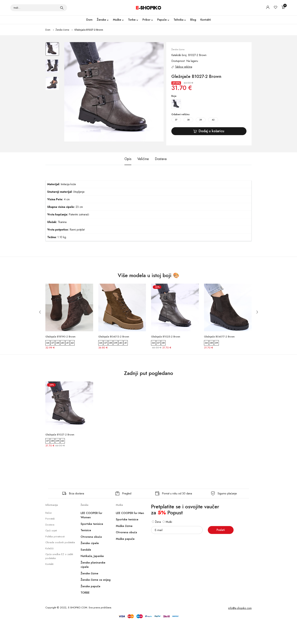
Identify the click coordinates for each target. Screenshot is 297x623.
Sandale (86, 550)
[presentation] (40, 312)
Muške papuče (125, 539)
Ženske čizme (62, 29)
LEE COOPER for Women (91, 515)
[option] (52, 50)
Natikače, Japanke (92, 556)
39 (200, 119)
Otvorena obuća (91, 537)
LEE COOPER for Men (130, 513)
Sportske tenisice (92, 524)
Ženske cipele (90, 543)
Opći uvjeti (51, 530)
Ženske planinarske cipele (93, 564)
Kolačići (49, 548)
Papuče (162, 20)
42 (213, 119)
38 (188, 119)
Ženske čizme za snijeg (96, 580)
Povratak (50, 519)
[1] (62, 8)
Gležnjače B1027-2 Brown (88, 29)
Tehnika (178, 20)
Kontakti (205, 20)
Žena (157, 522)
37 (176, 119)
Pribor (146, 20)
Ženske (101, 20)
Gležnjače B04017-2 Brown (219, 336)
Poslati (221, 530)
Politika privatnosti (55, 536)
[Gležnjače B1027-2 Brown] (114, 91)
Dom (89, 20)
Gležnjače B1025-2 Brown (165, 336)
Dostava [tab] (161, 158)
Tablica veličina (183, 67)
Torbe (132, 20)
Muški (168, 522)
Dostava (49, 525)
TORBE (85, 593)
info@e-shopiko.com (240, 608)
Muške (117, 20)
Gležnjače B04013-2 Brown (113, 336)
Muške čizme (124, 526)
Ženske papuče (90, 586)
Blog (193, 20)
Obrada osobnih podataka (60, 542)
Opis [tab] (127, 158)
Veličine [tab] (143, 158)
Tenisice (86, 530)
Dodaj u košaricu (211, 131)
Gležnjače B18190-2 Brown (60, 336)
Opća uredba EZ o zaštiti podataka (59, 556)
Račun (48, 513)
